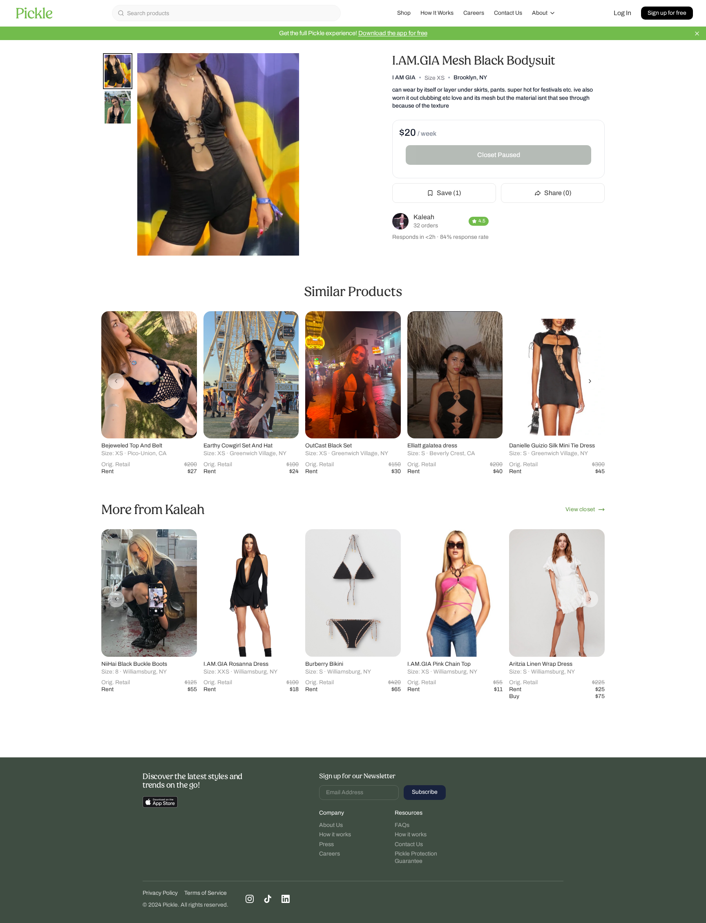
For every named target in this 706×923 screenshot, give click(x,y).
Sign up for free (667, 13)
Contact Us (508, 13)
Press (326, 844)
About (539, 13)
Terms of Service (205, 893)
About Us (331, 825)
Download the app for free (392, 33)
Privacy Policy (160, 893)
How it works (335, 834)
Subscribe (425, 792)
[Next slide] (590, 381)
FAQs (402, 825)
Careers (473, 13)
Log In (622, 12)
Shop (404, 13)
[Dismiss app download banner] (697, 33)
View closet (580, 509)
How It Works (437, 13)
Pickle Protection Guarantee (416, 857)
